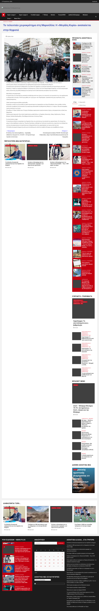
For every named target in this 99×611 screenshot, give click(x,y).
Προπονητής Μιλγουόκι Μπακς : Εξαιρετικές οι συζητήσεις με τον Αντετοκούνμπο (87, 435)
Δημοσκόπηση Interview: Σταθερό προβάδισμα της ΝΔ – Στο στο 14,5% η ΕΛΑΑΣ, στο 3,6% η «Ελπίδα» (87, 243)
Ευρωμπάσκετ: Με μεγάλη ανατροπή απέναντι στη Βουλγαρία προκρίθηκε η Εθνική (87, 446)
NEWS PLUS (5, 21)
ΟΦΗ (82, 303)
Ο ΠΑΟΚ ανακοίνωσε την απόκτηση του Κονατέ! (87, 457)
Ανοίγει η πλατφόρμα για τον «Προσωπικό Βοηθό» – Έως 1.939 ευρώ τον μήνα (59, 164)
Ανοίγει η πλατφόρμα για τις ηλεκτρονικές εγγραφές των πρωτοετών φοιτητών (36, 164)
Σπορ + (9, 18)
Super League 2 (23, 15)
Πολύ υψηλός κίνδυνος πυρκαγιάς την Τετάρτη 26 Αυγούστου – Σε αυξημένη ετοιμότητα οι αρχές (87, 92)
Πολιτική (13, 145)
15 (58, 559)
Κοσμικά (10, 21)
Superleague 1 (83, 301)
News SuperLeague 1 (78, 300)
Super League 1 (11, 15)
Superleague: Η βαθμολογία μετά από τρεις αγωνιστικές (88, 338)
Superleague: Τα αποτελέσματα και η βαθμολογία (80, 323)
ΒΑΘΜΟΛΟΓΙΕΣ (77, 303)
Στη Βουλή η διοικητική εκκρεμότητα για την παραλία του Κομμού (14, 164)
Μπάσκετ (85, 15)
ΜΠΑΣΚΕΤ (76, 385)
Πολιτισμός (89, 223)
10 (36, 559)
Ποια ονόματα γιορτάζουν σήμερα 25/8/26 (87, 264)
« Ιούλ (35, 572)
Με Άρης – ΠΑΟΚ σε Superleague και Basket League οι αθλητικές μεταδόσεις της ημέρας (87, 424)
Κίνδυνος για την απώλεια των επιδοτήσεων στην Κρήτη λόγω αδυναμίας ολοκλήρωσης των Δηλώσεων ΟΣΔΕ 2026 (87, 189)
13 (49, 559)
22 (58, 563)
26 (45, 566)
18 (41, 563)
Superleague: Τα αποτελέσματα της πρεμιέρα (87, 350)
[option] (83, 46)
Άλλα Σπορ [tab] (83, 105)
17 (36, 563)
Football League (35, 15)
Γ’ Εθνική (45, 15)
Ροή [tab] (75, 102)
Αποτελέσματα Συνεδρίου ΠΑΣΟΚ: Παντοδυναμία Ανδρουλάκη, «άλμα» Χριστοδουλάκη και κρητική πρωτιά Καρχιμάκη (53, 133)
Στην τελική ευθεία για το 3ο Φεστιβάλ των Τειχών (77, 606)
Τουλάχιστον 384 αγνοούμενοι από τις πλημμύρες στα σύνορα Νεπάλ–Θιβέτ (87, 46)
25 (41, 566)
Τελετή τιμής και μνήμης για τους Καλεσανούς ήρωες (87, 255)
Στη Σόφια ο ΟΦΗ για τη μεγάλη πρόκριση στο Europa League (86, 150)
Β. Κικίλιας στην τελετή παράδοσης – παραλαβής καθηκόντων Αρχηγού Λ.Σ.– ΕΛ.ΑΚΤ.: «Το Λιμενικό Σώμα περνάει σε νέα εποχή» (20, 133)
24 (36, 566)
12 (45, 559)
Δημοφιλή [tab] (82, 102)
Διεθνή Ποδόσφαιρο (74, 15)
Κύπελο (53, 15)
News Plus (17, 18)
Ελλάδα (35, 145)
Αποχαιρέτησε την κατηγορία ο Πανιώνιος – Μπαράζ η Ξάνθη (87, 362)
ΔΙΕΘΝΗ (83, 121)
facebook (94, 1)
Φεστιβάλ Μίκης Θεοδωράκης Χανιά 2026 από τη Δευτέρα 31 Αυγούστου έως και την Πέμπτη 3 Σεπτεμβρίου (87, 229)
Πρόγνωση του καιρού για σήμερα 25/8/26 (87, 273)
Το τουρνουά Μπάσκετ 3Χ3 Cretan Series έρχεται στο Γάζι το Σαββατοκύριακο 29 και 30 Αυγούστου (87, 284)
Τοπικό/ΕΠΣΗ (61, 15)
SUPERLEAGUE (85, 65)
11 (41, 559)
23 (62, 563)
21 (53, 563)
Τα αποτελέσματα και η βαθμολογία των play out (88, 375)
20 (49, 563)
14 (53, 559)
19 (45, 563)
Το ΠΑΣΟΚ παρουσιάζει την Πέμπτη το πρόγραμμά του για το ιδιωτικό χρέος (87, 203)
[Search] (96, 16)
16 (62, 559)
